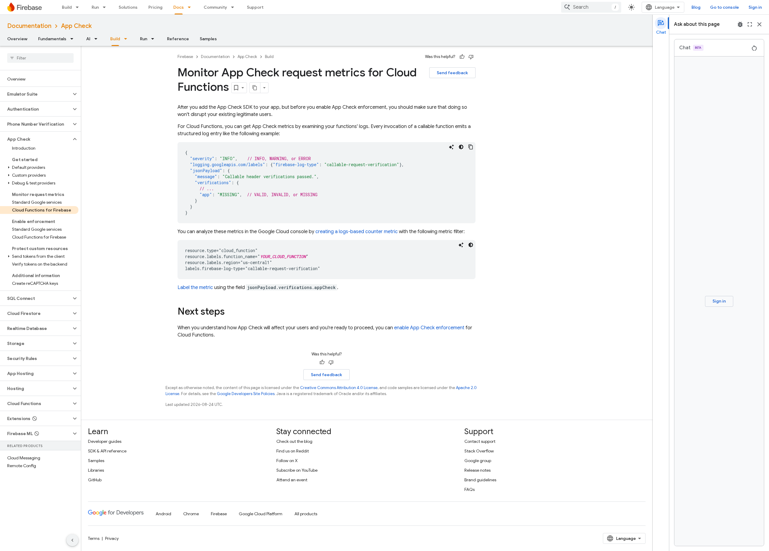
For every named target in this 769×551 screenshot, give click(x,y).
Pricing (155, 7)
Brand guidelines (480, 480)
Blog (696, 7)
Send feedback (452, 72)
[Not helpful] (471, 56)
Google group (477, 460)
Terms (93, 538)
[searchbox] (40, 58)
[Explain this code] (451, 147)
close (759, 24)
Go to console (724, 7)
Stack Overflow (479, 451)
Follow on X (287, 460)
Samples (208, 38)
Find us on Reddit (292, 451)
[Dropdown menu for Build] (79, 7)
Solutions (128, 7)
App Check (76, 26)
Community (215, 7)
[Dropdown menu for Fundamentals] (73, 39)
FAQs (469, 489)
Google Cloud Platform (260, 513)
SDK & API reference (107, 451)
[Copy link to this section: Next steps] (231, 312)
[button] (35, 94)
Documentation (29, 26)
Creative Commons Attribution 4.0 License (339, 387)
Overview (17, 38)
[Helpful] (462, 56)
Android (163, 513)
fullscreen (749, 24)
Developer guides (104, 441)
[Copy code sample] (471, 147)
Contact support (479, 441)
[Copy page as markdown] (255, 88)
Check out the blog (294, 441)
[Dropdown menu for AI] (97, 39)
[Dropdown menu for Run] (106, 7)
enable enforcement (429, 328)
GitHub (95, 480)
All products (305, 513)
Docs (178, 7)
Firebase (185, 56)
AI (88, 38)
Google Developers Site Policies (246, 393)
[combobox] (591, 7)
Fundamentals (52, 38)
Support (255, 7)
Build (67, 7)
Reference (178, 38)
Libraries (96, 470)
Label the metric (195, 288)
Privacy (112, 538)
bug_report (740, 24)
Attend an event (291, 480)
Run (95, 7)
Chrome (191, 513)
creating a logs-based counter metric (356, 232)
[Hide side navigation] (72, 540)
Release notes (477, 470)
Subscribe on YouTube (297, 470)
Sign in (755, 7)
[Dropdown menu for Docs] (191, 7)
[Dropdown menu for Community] (234, 7)
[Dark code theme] (461, 147)
